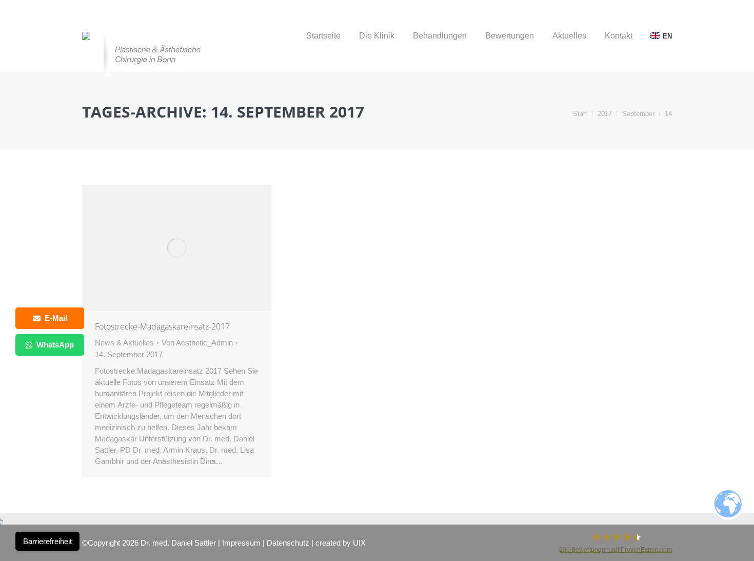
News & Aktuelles (124, 342)
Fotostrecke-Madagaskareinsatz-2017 (162, 326)
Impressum (241, 542)
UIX (359, 542)
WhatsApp (55, 344)
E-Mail (56, 318)
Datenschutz (288, 542)
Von (197, 342)
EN (667, 36)
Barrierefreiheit (47, 541)
